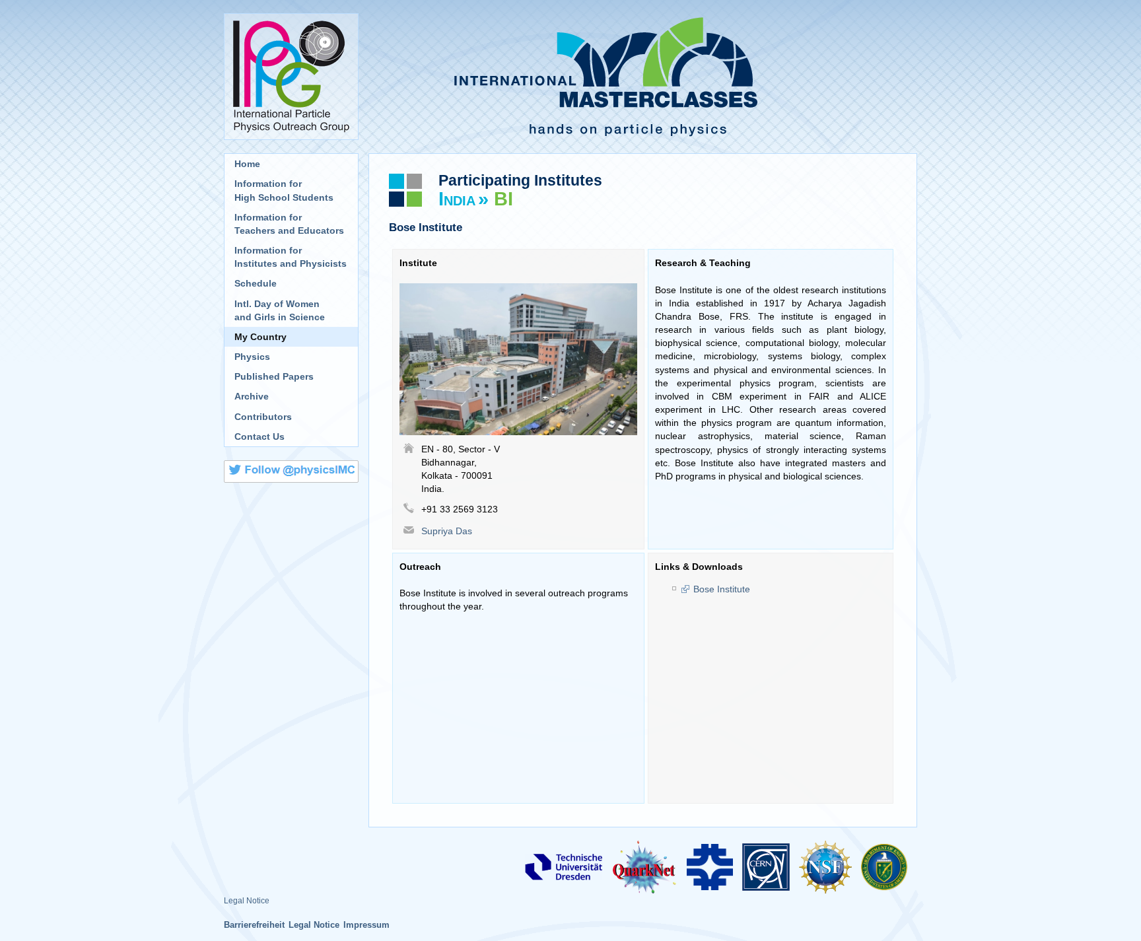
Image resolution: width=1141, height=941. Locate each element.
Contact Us (259, 436)
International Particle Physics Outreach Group (291, 76)
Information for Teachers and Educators (289, 224)
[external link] (563, 866)
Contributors (263, 416)
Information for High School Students (283, 190)
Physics (252, 356)
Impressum (366, 925)
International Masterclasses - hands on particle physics (642, 76)
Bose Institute (721, 589)
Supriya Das (446, 531)
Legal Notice (246, 901)
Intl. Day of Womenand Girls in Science (279, 310)
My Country (260, 336)
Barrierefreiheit (254, 925)
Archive (251, 396)
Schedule (255, 283)
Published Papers (274, 376)
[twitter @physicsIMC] (291, 473)
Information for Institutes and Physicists (290, 257)
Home (247, 163)
